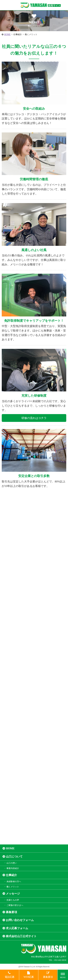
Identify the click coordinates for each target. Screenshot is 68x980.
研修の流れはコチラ (34, 418)
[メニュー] (63, 975)
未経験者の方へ (13, 881)
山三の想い (11, 863)
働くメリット (12, 886)
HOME (7, 34)
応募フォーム (35, 827)
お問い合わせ (35, 817)
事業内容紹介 (12, 868)
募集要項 (11, 912)
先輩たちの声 (12, 900)
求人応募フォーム (17, 928)
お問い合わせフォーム (20, 920)
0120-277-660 (34, 766)
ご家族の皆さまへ (14, 905)
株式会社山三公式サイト (21, 936)
